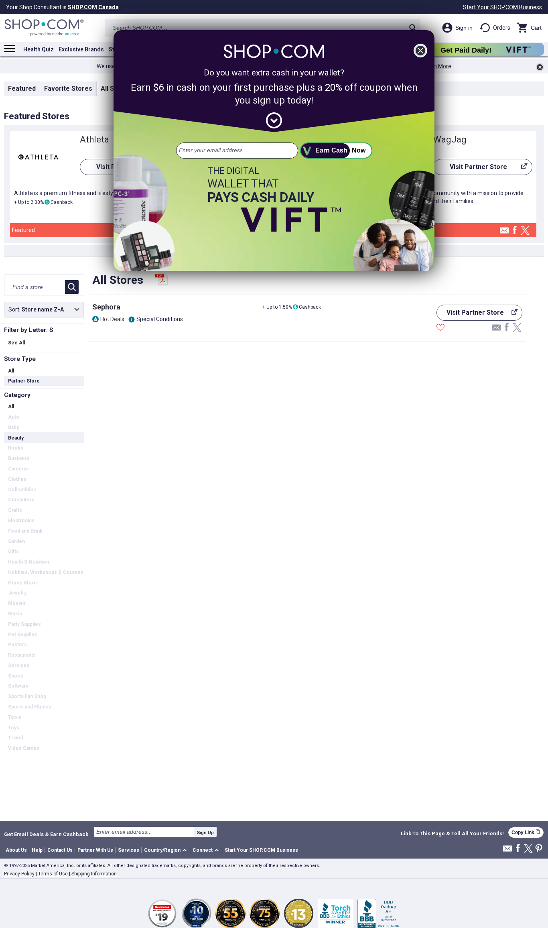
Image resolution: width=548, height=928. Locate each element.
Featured (22, 88)
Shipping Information (94, 874)
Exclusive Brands (81, 49)
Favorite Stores (68, 88)
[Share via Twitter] (525, 231)
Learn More (436, 66)
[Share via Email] (504, 232)
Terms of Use (53, 874)
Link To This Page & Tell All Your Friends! (452, 833)
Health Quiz (38, 49)
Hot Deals (112, 319)
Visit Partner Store (470, 169)
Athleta (94, 139)
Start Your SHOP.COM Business (502, 7)
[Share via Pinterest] (538, 849)
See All (16, 343)
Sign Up (205, 832)
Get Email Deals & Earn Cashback (46, 834)
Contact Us (60, 850)
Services (128, 850)
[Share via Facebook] (514, 230)
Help (37, 850)
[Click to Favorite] (440, 328)
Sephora (106, 307)
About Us (16, 850)
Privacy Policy (19, 874)
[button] (166, 850)
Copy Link (525, 832)
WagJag (450, 139)
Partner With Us (95, 850)
